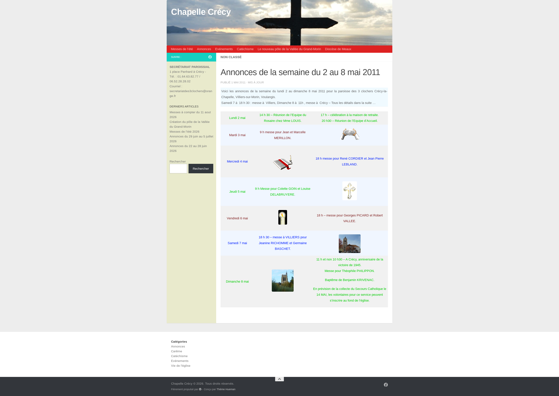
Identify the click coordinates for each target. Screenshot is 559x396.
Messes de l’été (182, 49)
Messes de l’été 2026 (184, 131)
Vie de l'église (180, 365)
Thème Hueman (226, 389)
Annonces (204, 49)
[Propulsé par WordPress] (200, 389)
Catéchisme (245, 49)
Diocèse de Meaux (338, 49)
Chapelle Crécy (201, 11)
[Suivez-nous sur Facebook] (210, 57)
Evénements (224, 49)
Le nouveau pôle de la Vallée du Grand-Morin (289, 49)
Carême (176, 351)
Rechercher (178, 161)
